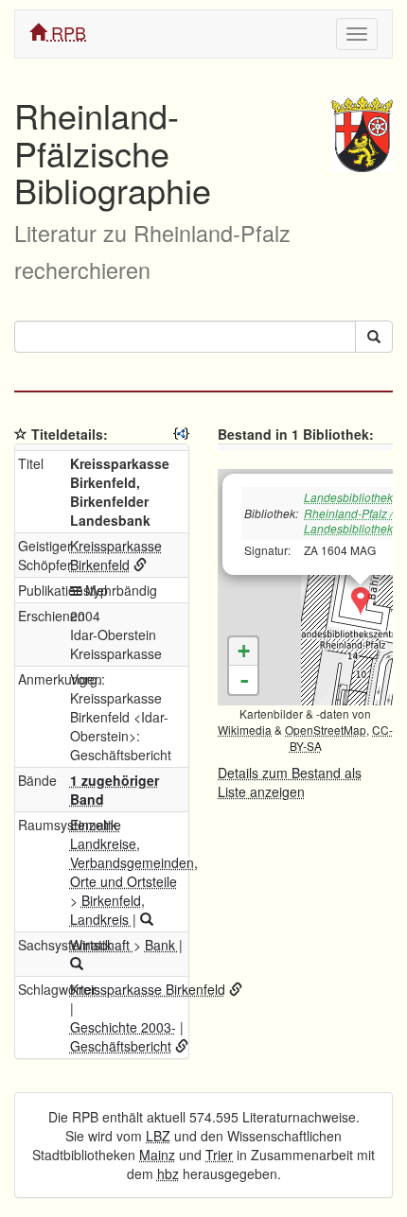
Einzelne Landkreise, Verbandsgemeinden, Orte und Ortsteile (134, 853)
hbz (168, 1173)
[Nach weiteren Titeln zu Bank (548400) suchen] (76, 963)
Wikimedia (245, 730)
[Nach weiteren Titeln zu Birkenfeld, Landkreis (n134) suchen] (146, 919)
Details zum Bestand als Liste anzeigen (290, 782)
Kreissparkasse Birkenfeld (116, 555)
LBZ (158, 1135)
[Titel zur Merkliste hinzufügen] (20, 434)
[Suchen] (374, 337)
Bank (162, 944)
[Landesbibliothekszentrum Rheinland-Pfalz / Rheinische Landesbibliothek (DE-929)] (360, 601)
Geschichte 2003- (123, 1026)
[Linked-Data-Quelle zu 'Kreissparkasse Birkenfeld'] (140, 564)
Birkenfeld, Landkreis (107, 910)
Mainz (157, 1154)
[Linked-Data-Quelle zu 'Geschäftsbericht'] (181, 1045)
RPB (66, 32)
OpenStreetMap (325, 730)
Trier (219, 1154)
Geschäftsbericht (120, 1045)
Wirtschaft (101, 944)
